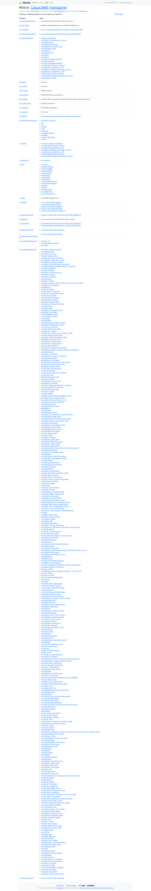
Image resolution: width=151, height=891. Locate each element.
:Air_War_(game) (47, 728)
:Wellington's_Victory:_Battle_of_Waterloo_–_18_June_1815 (61, 571)
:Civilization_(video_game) (50, 444)
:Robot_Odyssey (47, 289)
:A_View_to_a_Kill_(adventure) (52, 655)
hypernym (24, 160)
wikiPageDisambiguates (28, 236)
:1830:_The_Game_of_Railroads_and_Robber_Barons (59, 705)
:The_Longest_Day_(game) (50, 713)
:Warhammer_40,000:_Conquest (52, 611)
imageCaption (25, 103)
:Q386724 (46, 171)
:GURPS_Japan (47, 719)
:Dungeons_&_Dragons (50, 44)
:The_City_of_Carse (48, 736)
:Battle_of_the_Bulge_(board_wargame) (55, 264)
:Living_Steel (46, 279)
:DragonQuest (47, 308)
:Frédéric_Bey (46, 769)
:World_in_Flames (48, 490)
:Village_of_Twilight (48, 437)
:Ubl (43, 139)
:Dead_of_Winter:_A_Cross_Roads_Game (55, 502)
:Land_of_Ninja (47, 569)
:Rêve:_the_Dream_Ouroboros (52, 258)
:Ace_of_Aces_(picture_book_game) (53, 373)
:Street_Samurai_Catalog (50, 406)
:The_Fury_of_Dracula (49, 327)
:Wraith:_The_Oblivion (49, 312)
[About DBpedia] (24, 2)
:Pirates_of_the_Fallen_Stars (51, 272)
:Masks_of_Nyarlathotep (50, 667)
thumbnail (24, 30)
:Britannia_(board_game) (50, 439)
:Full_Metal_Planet (48, 771)
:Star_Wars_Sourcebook (50, 533)
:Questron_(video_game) (50, 763)
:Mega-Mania (46, 556)
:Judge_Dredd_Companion (51, 805)
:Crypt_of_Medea (47, 270)
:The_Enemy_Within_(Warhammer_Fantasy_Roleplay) (59, 677)
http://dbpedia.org (60, 11)
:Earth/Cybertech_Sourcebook (52, 387)
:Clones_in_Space (48, 391)
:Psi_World (45, 609)
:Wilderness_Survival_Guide (51, 828)
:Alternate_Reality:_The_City (51, 788)
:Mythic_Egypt (47, 558)
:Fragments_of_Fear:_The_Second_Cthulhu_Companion (60, 659)
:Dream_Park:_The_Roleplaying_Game (54, 506)
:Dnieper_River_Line (48, 688)
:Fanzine (45, 55)
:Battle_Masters (47, 469)
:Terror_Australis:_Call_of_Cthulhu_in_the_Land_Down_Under (62, 283)
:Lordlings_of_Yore (48, 847)
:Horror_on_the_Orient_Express (52, 508)
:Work (44, 185)
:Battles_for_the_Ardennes (51, 563)
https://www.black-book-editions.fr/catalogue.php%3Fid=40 (61, 34)
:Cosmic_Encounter (48, 254)
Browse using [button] (38, 3)
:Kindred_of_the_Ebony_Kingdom (53, 604)
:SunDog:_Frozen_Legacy (50, 744)
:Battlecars (45, 287)
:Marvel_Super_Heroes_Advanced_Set (54, 504)
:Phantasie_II (46, 694)
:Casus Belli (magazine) (51, 202)
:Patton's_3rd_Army (48, 863)
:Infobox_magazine (48, 120)
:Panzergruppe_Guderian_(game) (53, 323)
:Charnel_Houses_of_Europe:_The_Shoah (55, 803)
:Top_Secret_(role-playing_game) (53, 500)
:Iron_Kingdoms (47, 778)
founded (23, 91)
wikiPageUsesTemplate (28, 120)
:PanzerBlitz (46, 321)
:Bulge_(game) (47, 753)
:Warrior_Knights (48, 782)
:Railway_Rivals (47, 632)
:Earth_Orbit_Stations (49, 824)
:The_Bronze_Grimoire (49, 538)
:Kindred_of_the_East (49, 636)
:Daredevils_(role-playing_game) (52, 492)
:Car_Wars (45, 579)
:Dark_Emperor (47, 394)
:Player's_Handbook (49, 277)
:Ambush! (45, 318)
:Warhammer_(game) (49, 450)
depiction (23, 219)
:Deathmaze (46, 748)
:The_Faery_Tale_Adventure (51, 369)
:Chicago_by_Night (48, 519)
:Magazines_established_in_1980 (53, 72)
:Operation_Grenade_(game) (51, 861)
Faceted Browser (112, 3)
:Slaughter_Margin (48, 404)
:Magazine (45, 51)
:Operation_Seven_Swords (51, 669)
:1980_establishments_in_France (53, 65)
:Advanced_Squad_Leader (50, 811)
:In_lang (44, 131)
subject (22, 143)
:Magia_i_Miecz (47, 42)
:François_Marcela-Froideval (51, 59)
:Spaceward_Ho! (47, 352)
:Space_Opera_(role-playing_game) (53, 456)
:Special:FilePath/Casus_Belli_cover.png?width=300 (61, 30)
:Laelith (44, 245)
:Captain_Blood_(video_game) (52, 584)
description (24, 25)
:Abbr (44, 127)
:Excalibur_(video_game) (50, 496)
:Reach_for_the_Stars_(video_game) (54, 348)
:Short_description (48, 137)
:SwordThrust (46, 780)
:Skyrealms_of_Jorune (49, 746)
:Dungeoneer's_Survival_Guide (52, 596)
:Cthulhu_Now (47, 521)
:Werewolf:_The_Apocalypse (51, 465)
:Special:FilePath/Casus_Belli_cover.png (58, 219)
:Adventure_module (48, 78)
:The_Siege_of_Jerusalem (50, 796)
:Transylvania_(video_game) (51, 417)
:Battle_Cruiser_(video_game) (51, 682)
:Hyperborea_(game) (49, 358)
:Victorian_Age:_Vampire (50, 298)
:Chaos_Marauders (48, 709)
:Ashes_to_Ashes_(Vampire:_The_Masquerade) (57, 510)
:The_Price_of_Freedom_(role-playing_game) (56, 721)
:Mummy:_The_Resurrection (51, 853)
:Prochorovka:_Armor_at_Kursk (52, 734)
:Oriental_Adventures (49, 757)
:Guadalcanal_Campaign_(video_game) (55, 690)
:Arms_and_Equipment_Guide (52, 644)
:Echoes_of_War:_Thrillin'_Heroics (53, 615)
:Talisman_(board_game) (50, 462)
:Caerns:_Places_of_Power (50, 517)
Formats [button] (50, 3)
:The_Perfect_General (49, 715)
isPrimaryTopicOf (26, 230)
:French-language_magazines (52, 63)
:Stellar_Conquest (48, 379)
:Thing (44, 165)
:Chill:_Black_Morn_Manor (50, 431)
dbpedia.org (83, 11)
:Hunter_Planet (47, 857)
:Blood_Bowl (46, 759)
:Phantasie (45, 642)
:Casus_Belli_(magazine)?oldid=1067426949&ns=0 (61, 215)
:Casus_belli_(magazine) (50, 243)
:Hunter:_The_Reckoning (50, 471)
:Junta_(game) (46, 306)
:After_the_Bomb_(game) (50, 446)
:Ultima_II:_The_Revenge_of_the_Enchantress (57, 414)
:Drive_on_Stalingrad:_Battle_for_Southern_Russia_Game (61, 565)
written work (35, 11)
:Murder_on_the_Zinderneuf (51, 498)
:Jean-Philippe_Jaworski (50, 475)
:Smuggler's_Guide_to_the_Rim (52, 617)
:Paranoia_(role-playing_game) (52, 452)
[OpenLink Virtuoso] (60, 885)
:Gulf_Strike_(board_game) (51, 329)
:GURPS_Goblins (47, 529)
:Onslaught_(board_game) (51, 623)
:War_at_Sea (46, 652)
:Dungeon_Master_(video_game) (53, 742)
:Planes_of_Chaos (48, 275)
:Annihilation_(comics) (49, 314)
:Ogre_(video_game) (49, 613)
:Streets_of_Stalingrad (49, 786)
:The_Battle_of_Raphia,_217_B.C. (52, 627)
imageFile (23, 108)
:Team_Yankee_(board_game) (51, 335)
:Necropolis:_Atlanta (49, 331)
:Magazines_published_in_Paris (52, 67)
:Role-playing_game (48, 49)
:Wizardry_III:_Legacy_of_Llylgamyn (53, 356)
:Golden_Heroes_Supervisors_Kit (53, 398)
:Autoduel (45, 485)
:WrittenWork (46, 190)
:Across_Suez (46, 834)
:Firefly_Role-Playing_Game (51, 845)
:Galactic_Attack (47, 726)
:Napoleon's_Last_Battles (50, 360)
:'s (43, 125)
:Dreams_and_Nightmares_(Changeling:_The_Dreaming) (60, 527)
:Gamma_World (47, 838)
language (23, 112)
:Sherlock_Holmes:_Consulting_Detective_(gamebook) (60, 350)
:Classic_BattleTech (48, 268)
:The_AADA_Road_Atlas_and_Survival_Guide (56, 536)
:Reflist (44, 135)
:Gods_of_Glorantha (49, 540)
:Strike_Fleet (46, 819)
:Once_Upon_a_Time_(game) (51, 477)
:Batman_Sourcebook (49, 515)
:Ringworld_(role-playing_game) (52, 325)
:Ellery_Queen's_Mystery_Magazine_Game (56, 396)
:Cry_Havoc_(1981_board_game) (52, 588)
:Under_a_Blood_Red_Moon (51, 250)
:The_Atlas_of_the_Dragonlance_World (55, 544)
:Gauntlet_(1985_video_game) (52, 442)
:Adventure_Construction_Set (52, 813)
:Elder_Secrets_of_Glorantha (51, 859)
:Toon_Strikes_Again (49, 680)
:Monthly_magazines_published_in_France (56, 69)
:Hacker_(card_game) (49, 872)
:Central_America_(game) (50, 302)
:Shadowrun (46, 454)
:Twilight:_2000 (47, 830)
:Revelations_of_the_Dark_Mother (53, 723)
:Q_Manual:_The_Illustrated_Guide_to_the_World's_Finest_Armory (63, 550)
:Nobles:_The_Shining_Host (51, 531)
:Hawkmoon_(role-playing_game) (53, 425)
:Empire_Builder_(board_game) (52, 494)
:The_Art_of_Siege (48, 865)
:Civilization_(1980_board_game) (52, 260)
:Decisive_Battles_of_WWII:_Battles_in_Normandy (58, 266)
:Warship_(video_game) (50, 700)
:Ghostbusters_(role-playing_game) (53, 640)
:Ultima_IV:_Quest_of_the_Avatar (53, 304)
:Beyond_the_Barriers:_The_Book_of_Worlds (56, 799)
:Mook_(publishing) (48, 38)
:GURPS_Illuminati (48, 602)
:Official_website (47, 133)
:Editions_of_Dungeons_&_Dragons (54, 40)
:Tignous (45, 57)
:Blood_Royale (47, 629)
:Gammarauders (47, 252)
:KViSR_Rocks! (46, 542)
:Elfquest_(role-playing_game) (52, 310)
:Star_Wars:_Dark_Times (50, 377)
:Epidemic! (45, 751)
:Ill (43, 129)
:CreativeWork (48, 194)
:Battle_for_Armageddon (50, 285)
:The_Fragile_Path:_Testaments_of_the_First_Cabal (58, 794)
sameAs (23, 202)
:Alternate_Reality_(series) (50, 366)
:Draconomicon (47, 638)
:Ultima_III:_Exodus (48, 467)
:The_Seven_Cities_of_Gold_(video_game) (55, 362)
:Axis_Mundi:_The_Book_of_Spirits (53, 790)
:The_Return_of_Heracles (50, 291)
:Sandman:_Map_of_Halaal (51, 427)
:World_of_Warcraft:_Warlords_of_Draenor (56, 385)
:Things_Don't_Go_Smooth (51, 619)
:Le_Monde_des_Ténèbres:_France (53, 554)
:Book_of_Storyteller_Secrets (51, 801)
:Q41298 (46, 173)
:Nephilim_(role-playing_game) (52, 262)
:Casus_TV (45, 241)
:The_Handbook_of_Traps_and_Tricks (54, 738)
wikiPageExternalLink (27, 34)
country (23, 86)
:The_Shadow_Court (48, 807)
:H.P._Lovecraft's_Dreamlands (52, 665)
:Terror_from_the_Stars (50, 675)
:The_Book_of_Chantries (50, 792)
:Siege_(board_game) (49, 433)
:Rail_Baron (46, 711)
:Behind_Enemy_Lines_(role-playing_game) (56, 419)
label (22, 198)
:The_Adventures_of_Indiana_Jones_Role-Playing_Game (60, 776)
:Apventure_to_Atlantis (49, 300)
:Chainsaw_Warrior (48, 707)
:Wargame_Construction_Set (51, 761)
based (22, 82)
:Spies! (44, 849)
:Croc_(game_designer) (49, 346)
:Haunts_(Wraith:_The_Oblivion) (52, 567)
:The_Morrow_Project (49, 646)
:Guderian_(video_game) (50, 552)
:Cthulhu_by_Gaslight (49, 657)
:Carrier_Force (47, 686)
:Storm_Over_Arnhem (49, 840)
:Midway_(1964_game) (49, 607)
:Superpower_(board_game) (51, 429)
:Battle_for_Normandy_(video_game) (54, 684)
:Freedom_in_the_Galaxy (50, 767)
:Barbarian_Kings (48, 730)
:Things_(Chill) (46, 435)
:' (42, 123)
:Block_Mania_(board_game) (51, 826)
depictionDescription (27, 21)
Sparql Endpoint (125, 3)
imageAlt (23, 99)
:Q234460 (46, 169)
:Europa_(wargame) (48, 870)
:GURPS (44, 581)
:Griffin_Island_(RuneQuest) (51, 663)
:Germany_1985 (47, 375)
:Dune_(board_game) (49, 256)
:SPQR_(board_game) (49, 412)
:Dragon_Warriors (48, 371)
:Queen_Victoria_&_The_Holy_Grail (53, 400)
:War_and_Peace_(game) (50, 650)
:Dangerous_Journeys (49, 383)
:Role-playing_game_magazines (52, 74)
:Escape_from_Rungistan (50, 488)
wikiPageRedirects (28, 241)
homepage (24, 223)
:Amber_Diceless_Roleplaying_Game (54, 337)
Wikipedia (60, 888)
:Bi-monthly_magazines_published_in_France (57, 76)
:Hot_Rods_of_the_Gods (50, 548)
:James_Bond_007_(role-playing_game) (54, 473)
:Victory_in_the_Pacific (49, 354)
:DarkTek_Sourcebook (49, 523)
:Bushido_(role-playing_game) (52, 815)
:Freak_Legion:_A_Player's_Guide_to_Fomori (56, 661)
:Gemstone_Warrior (48, 600)
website (23, 116)
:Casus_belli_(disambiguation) (52, 234)
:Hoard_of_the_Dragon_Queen (52, 293)
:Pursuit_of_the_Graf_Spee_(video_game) (55, 696)
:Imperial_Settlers (48, 740)
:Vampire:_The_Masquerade (51, 343)
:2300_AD (45, 832)
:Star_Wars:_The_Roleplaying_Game (54, 458)
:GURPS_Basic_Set (48, 836)
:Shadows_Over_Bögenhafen (51, 673)
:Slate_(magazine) (48, 61)
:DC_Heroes (46, 410)
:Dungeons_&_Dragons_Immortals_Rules (55, 598)
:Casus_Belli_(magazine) (52, 230)
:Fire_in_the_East (47, 575)
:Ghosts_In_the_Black (49, 784)
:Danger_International (49, 423)
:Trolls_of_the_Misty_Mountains (52, 561)
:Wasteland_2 (46, 855)
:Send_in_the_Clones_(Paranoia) (52, 402)
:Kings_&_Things (47, 822)
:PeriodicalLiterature (49, 181)
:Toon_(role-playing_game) (51, 586)
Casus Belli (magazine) (49, 7)
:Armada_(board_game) (50, 389)
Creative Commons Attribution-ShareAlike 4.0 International (96, 888)
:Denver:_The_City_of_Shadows (52, 525)
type (21, 165)
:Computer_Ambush (49, 621)
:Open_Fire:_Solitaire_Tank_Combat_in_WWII (56, 333)
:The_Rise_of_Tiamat (49, 295)
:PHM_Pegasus (47, 460)
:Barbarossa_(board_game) (51, 341)
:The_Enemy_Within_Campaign (52, 867)
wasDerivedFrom (26, 215)
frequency (24, 95)
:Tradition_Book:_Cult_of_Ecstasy (53, 809)
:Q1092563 (47, 167)
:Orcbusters (46, 671)
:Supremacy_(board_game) (51, 381)
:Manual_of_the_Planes (49, 481)
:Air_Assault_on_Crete (49, 316)
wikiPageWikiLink (26, 38)
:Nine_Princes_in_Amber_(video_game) (55, 479)
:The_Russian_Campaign (50, 717)
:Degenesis (46, 634)
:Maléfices (45, 755)
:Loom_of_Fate (47, 573)
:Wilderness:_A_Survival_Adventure (53, 842)
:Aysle (44, 513)
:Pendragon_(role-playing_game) (53, 364)
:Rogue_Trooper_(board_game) (52, 874)
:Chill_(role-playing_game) (50, 817)
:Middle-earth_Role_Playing (51, 339)
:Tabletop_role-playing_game (51, 46)
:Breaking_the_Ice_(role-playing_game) (55, 421)
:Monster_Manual (48, 483)
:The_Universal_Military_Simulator (53, 592)
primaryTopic (26, 878)
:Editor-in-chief (47, 53)
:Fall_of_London (47, 281)
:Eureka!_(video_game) (49, 765)
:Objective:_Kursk (48, 692)
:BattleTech (46, 408)
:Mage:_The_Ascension (49, 774)
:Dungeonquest (47, 590)
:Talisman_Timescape (49, 625)
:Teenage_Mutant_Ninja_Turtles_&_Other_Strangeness (60, 448)
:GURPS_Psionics (47, 546)
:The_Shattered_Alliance (50, 698)
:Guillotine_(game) (48, 851)
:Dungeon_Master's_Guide (51, 594)
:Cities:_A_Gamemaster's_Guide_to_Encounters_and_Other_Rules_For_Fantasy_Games (70, 732)
